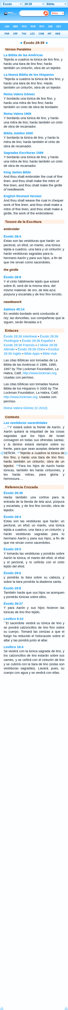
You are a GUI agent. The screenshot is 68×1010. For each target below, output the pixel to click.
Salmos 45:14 (14, 309)
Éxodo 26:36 (13, 493)
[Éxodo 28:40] (63, 461)
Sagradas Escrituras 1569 (23, 153)
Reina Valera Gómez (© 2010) (25, 408)
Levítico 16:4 (13, 647)
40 (17, 465)
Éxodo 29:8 (12, 588)
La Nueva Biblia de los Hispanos (29, 74)
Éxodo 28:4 (12, 236)
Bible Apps (32, 353)
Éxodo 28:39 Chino (31, 349)
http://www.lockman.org (39, 373)
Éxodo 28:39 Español (37, 341)
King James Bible (17, 172)
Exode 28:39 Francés (19, 345)
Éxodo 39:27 (13, 603)
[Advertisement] (34, 707)
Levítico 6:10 (13, 619)
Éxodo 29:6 (12, 573)
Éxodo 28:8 (12, 277)
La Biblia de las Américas (23, 55)
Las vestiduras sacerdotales (25, 423)
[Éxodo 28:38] (4, 461)
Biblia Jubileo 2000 (18, 133)
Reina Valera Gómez (19, 94)
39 (18, 452)
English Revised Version (23, 196)
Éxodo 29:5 (12, 549)
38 (8, 427)
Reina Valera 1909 (17, 114)
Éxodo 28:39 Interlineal (20, 336)
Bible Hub (50, 353)
